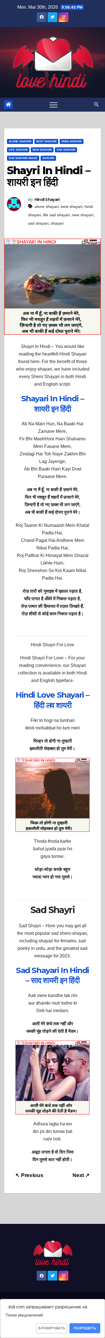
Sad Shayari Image (23, 158)
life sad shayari (56, 215)
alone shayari (47, 206)
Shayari (48, 158)
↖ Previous (29, 1175)
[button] (96, 104)
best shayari (71, 206)
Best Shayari (46, 141)
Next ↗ (81, 1175)
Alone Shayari (20, 141)
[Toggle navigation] (53, 104)
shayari (57, 223)
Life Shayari (18, 149)
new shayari (82, 215)
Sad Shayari (66, 149)
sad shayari (38, 223)
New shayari (42, 149)
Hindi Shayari (71, 141)
